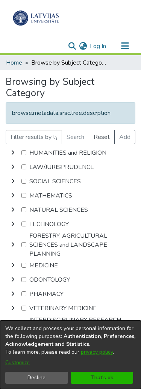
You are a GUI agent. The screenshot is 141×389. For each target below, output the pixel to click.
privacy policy (97, 352)
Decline (36, 377)
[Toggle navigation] (124, 46)
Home (14, 63)
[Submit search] (72, 46)
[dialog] (70, 355)
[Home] (36, 18)
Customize (17, 362)
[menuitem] (83, 46)
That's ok (102, 377)
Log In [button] (98, 46)
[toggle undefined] (13, 153)
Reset (102, 137)
